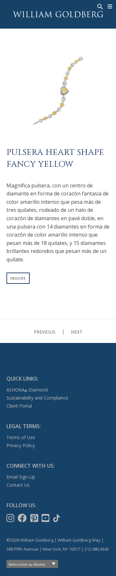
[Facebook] (23, 518)
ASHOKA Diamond (27, 390)
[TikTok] (57, 518)
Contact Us (18, 485)
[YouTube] (46, 518)
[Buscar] (99, 6)
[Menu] (110, 6)
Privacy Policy (20, 445)
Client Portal (19, 406)
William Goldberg (58, 14)
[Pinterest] (35, 518)
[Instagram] (11, 518)
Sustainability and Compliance (37, 398)
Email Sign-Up (20, 477)
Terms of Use (20, 437)
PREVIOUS (44, 332)
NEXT (76, 332)
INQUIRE (18, 278)
